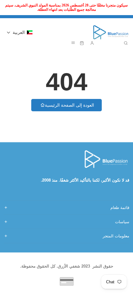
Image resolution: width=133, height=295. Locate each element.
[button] (20, 32)
